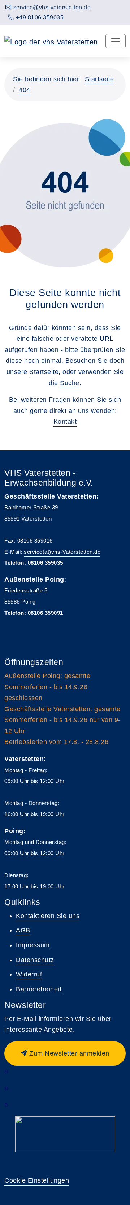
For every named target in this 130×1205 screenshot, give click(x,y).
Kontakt (65, 421)
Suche (69, 383)
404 (24, 89)
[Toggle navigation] (115, 41)
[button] (65, 1053)
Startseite (99, 79)
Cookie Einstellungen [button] (36, 1180)
